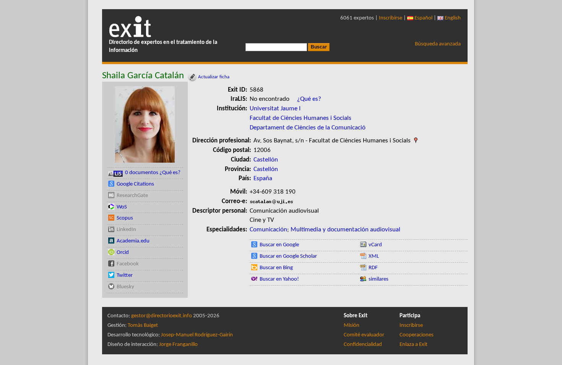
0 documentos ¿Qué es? (152, 173)
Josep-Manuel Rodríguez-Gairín (197, 335)
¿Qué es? (309, 99)
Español (422, 18)
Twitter (125, 275)
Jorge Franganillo (178, 344)
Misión (351, 325)
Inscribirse (390, 18)
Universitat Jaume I (275, 108)
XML (374, 256)
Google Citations (135, 184)
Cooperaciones (417, 335)
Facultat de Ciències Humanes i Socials (300, 118)
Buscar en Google (279, 245)
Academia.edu (133, 241)
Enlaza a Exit (413, 344)
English (452, 18)
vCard (375, 245)
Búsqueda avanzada (438, 44)
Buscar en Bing (276, 268)
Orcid (123, 252)
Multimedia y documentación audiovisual (345, 229)
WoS (122, 207)
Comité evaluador (364, 335)
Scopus (125, 218)
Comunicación (268, 229)
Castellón (265, 160)
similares (378, 279)
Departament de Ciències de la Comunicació (307, 127)
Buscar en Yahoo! (279, 279)
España (262, 178)
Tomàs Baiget (143, 325)
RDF (373, 268)
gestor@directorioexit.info (161, 316)
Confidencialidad (363, 344)
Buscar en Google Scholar (288, 256)
